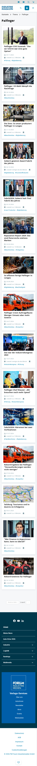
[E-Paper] (19, 2)
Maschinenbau (9, 98)
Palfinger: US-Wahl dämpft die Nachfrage (18, 87)
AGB (19, 737)
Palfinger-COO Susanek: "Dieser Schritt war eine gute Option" (17, 48)
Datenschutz (19, 733)
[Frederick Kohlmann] (18, 528)
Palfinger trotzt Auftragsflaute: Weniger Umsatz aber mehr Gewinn (18, 315)
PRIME (5, 627)
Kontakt (19, 746)
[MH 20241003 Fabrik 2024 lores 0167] (18, 187)
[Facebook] (14, 621)
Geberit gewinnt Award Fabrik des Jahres (18, 162)
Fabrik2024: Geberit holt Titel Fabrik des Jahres (17, 199)
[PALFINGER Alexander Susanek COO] (18, 35)
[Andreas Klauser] (18, 75)
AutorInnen (19, 701)
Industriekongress (10, 364)
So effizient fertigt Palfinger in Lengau (18, 276)
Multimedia (7, 662)
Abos (19, 709)
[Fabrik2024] (18, 150)
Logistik (6, 651)
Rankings (6, 657)
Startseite (5, 14)
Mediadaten (19, 718)
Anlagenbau (20, 250)
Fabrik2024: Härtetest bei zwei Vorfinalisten (18, 428)
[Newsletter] (24, 2)
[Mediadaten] (29, 2)
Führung (7, 60)
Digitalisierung (16, 60)
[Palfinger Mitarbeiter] (18, 566)
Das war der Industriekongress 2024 (18, 353)
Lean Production (10, 210)
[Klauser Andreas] (18, 379)
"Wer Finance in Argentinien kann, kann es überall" (17, 540)
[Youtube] (18, 621)
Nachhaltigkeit (20, 287)
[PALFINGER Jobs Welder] (18, 265)
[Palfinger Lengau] (18, 113)
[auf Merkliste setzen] (23, 58)
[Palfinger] (18, 302)
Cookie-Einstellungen (19, 750)
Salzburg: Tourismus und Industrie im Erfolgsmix (17, 505)
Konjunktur (19, 327)
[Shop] (33, 2)
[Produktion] (18, 416)
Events (19, 714)
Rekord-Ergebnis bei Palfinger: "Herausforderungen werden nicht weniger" (18, 467)
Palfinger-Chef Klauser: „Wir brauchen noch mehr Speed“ (17, 391)
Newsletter (19, 705)
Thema (15, 14)
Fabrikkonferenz (9, 439)
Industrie (6, 645)
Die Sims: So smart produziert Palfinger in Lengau (18, 124)
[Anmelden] (27, 8)
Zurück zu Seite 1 (12, 602)
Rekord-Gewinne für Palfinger (18, 576)
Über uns (19, 697)
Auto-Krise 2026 (9, 639)
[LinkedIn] (22, 621)
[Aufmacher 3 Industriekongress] (18, 342)
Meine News (7, 633)
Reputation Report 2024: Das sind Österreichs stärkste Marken (17, 238)
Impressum (19, 742)
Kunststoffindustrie (21, 173)
